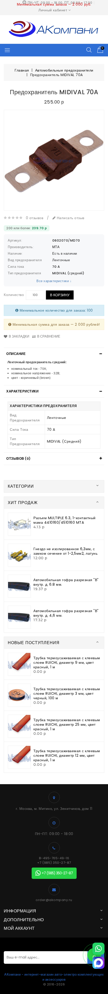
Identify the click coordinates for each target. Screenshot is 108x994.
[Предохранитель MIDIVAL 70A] (54, 160)
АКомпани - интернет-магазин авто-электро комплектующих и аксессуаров (54, 977)
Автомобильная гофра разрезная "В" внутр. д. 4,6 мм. (66, 613)
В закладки (19, 336)
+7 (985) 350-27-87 (54, 862)
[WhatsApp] (98, 949)
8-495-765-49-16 (54, 858)
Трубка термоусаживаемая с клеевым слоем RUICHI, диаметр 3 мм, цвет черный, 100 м (66, 693)
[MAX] (98, 963)
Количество (14, 294)
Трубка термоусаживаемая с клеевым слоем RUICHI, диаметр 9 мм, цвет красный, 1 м (66, 662)
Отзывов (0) (18, 458)
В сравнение (48, 336)
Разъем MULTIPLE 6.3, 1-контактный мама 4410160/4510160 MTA (64, 520)
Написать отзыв (70, 217)
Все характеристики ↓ (54, 281)
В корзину (60, 294)
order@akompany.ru (54, 900)
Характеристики (22, 391)
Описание (16, 353)
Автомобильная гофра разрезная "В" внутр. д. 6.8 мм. (66, 582)
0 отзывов (34, 217)
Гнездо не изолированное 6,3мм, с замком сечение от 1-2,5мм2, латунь (65, 551)
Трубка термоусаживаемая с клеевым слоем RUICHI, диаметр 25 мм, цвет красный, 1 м (66, 724)
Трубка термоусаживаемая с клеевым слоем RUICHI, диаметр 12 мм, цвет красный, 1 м (66, 755)
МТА (56, 247)
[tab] (54, 354)
